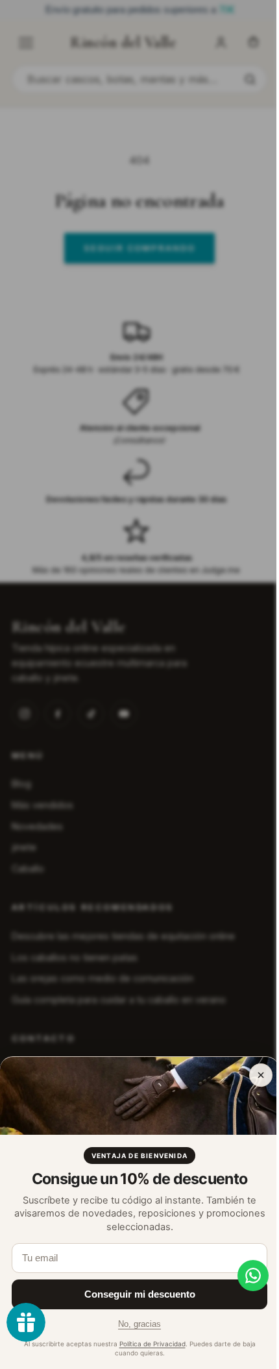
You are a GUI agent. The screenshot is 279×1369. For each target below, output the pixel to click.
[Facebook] (58, 714)
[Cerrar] (261, 1075)
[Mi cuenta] (220, 43)
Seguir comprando (139, 248)
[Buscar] (249, 79)
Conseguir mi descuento (139, 1294)
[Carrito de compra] (253, 43)
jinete (24, 847)
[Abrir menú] (26, 43)
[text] (139, 10)
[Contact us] (243, 1275)
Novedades (37, 826)
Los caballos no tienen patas (75, 957)
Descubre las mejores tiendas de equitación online (123, 935)
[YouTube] (124, 714)
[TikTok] (91, 714)
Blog (21, 783)
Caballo (28, 868)
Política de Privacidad (152, 1344)
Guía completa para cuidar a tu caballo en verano (119, 999)
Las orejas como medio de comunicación (102, 978)
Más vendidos (42, 804)
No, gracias (139, 1324)
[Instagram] (25, 714)
